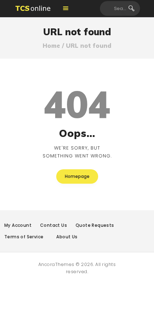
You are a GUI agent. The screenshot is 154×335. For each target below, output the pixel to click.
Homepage (77, 176)
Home (51, 45)
